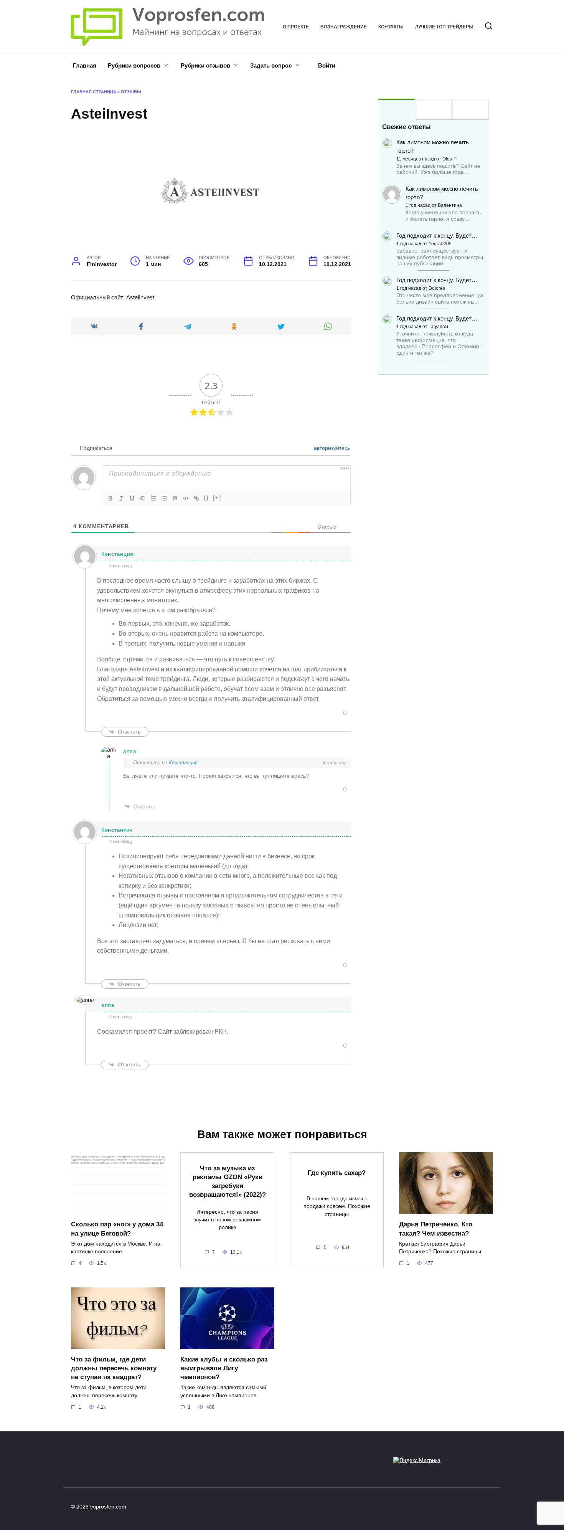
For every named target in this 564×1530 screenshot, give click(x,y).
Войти (326, 65)
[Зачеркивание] (142, 498)
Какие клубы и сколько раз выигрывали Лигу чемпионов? (223, 1368)
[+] (217, 498)
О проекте (296, 27)
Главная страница (93, 91)
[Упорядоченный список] (153, 498)
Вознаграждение (343, 27)
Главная (84, 65)
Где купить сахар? (337, 1172)
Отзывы (131, 91)
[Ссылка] (196, 498)
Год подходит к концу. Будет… (436, 235)
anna (130, 751)
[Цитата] (175, 498)
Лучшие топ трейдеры (444, 27)
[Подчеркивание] (132, 498)
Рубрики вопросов (134, 65)
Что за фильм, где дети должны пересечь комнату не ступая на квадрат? (114, 1368)
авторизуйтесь (331, 448)
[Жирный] (110, 498)
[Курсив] (121, 498)
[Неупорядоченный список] (164, 498)
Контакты (391, 27)
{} (206, 498)
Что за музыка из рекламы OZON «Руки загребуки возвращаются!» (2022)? (227, 1181)
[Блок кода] (185, 498)
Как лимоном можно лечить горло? (432, 146)
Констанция (183, 762)
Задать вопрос (271, 65)
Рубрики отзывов (205, 65)
